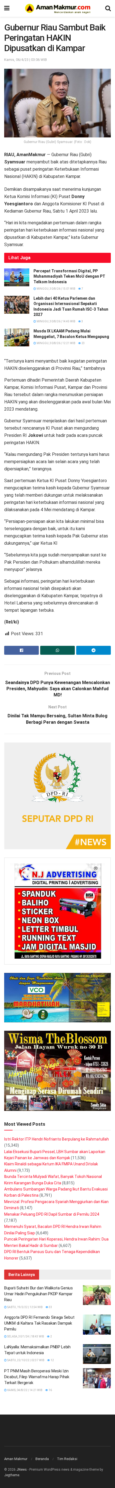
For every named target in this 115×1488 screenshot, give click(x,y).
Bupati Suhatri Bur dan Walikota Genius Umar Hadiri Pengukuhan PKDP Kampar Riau (38, 1293)
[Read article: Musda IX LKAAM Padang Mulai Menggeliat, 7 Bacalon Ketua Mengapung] (16, 337)
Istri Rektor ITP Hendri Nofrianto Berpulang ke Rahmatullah (56, 1139)
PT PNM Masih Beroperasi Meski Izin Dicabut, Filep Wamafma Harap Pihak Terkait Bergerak (36, 1376)
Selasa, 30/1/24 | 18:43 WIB (25, 1336)
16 (50, 1390)
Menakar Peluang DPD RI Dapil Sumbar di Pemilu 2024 (51, 1214)
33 (50, 1307)
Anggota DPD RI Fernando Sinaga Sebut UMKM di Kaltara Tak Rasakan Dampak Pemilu (39, 1323)
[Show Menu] (6, 8)
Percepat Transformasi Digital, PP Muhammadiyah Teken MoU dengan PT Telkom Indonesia (69, 276)
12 (52, 1360)
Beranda (42, 1459)
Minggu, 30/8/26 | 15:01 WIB (55, 288)
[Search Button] (108, 8)
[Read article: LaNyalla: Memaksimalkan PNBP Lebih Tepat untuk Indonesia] (97, 1354)
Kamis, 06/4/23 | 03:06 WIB (25, 60)
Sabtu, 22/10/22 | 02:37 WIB (25, 1360)
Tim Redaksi (67, 1459)
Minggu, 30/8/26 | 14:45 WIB (55, 321)
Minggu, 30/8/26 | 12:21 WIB (55, 343)
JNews (21, 1470)
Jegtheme (11, 1475)
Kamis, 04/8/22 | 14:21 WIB (24, 1390)
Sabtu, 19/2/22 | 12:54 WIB (25, 1307)
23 (83, 343)
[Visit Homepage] (57, 8)
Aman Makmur (15, 1459)
